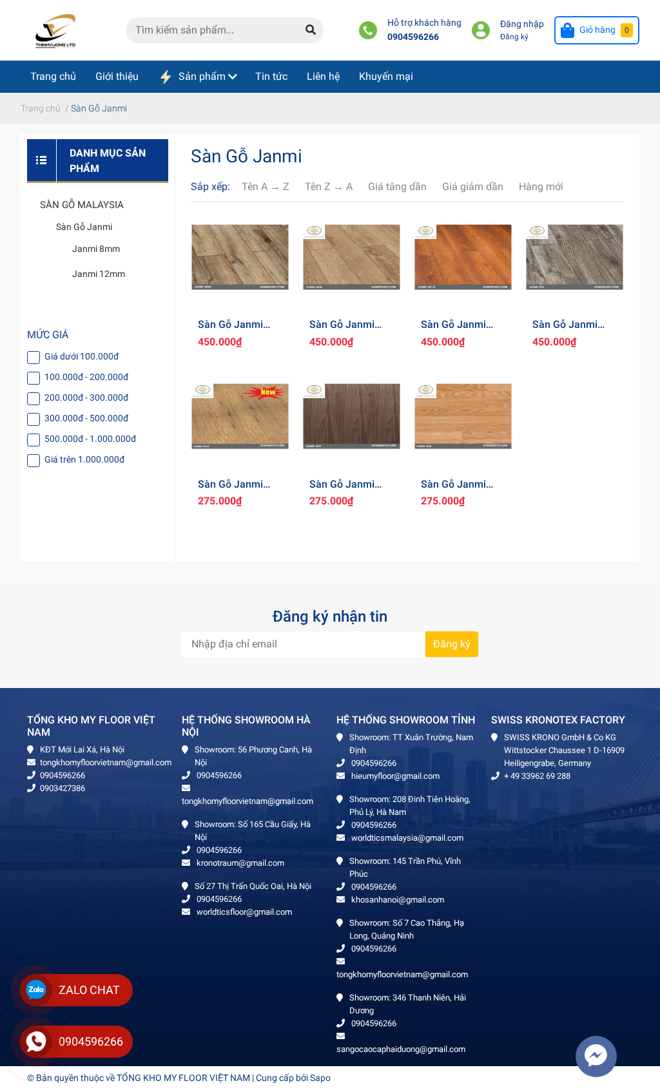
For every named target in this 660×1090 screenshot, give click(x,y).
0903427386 (62, 788)
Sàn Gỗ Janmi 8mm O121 (230, 490)
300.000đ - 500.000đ (86, 418)
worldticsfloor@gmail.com (243, 912)
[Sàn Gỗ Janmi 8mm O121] (240, 416)
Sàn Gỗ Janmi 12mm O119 (230, 330)
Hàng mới (541, 186)
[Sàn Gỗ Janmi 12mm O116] (351, 256)
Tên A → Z (265, 186)
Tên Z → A (329, 186)
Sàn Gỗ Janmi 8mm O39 (453, 490)
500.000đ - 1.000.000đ (90, 439)
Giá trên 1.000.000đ (84, 459)
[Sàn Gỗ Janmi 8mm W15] (351, 416)
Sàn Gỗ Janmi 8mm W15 (341, 490)
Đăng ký (514, 36)
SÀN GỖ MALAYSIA (82, 205)
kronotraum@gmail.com (239, 863)
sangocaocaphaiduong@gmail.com (400, 1049)
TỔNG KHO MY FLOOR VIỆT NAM (183, 1078)
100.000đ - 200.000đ (86, 377)
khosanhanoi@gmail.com (396, 899)
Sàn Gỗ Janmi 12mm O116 (341, 330)
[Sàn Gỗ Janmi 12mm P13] (574, 256)
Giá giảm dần (472, 186)
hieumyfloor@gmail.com (394, 776)
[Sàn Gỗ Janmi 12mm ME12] (463, 256)
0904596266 (413, 37)
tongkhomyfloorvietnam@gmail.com (105, 762)
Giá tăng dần (397, 186)
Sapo (320, 1078)
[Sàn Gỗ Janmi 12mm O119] (240, 256)
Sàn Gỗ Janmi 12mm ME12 (453, 330)
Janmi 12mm (98, 274)
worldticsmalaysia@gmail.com (406, 838)
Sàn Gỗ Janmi (84, 227)
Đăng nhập (522, 24)
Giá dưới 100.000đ (81, 356)
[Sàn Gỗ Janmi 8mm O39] (463, 416)
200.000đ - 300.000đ (86, 397)
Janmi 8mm (96, 249)
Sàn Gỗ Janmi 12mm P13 (564, 330)
